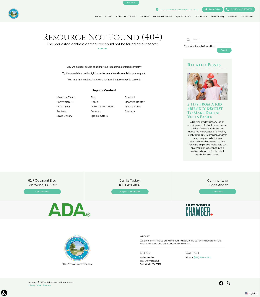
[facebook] (221, 284)
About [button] (108, 16)
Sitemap (130, 111)
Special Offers (99, 116)
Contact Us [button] (247, 16)
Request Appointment (130, 191)
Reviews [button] (232, 16)
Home (94, 102)
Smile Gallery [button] (217, 16)
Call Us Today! (130, 182)
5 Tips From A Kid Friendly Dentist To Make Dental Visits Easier (205, 110)
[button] (69, 210)
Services (96, 111)
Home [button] (98, 16)
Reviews (61, 111)
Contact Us (218, 191)
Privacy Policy (133, 106)
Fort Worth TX (65, 102)
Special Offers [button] (183, 16)
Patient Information (102, 106)
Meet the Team (66, 97)
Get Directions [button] (42, 191)
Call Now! (131, 3)
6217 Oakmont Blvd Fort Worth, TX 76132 (179, 9)
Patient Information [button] (126, 16)
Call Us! (241, 9)
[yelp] (228, 284)
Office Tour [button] (201, 16)
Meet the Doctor (134, 102)
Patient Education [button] (162, 16)
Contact (130, 97)
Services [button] (144, 16)
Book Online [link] (214, 9)
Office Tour (63, 106)
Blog (93, 97)
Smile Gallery (64, 116)
